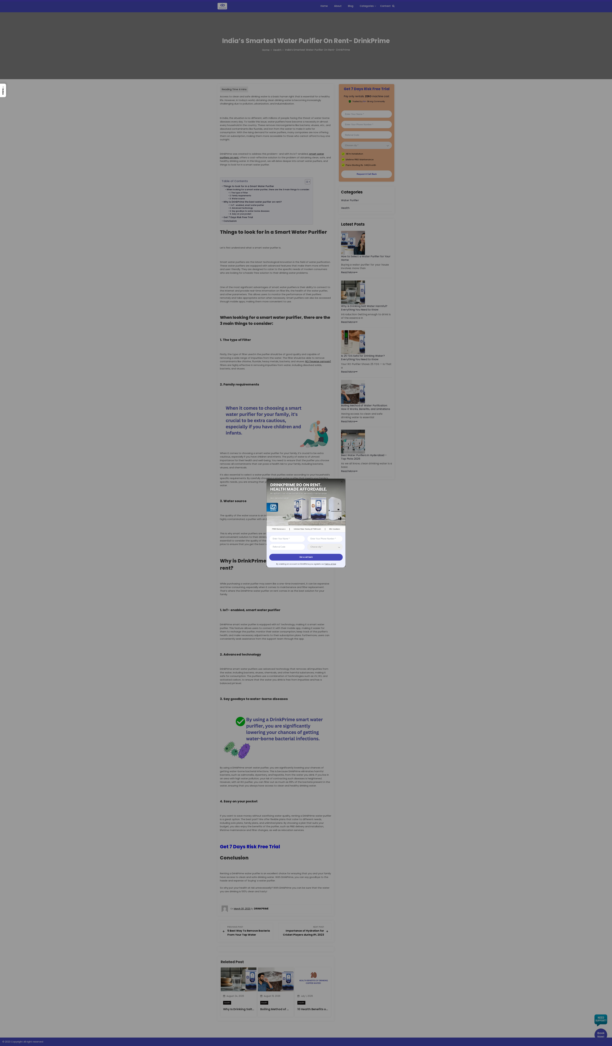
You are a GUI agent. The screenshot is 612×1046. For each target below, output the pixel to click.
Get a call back (306, 557)
